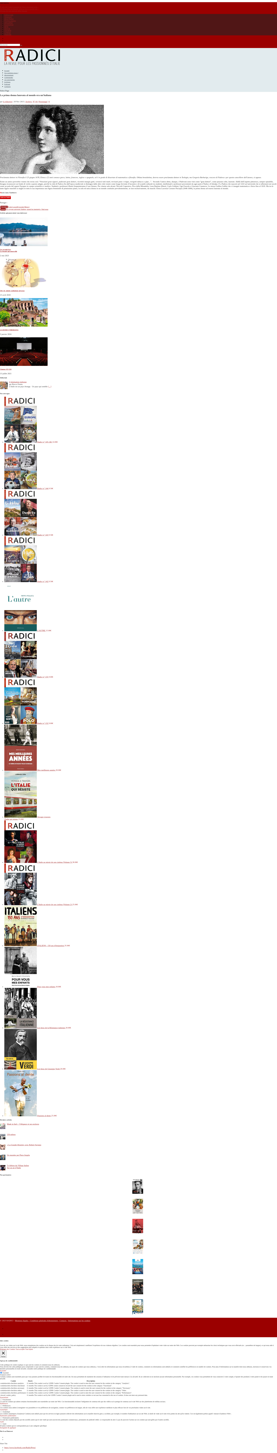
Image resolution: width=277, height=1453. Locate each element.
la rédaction (7, 102)
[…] (49, 386)
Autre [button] (2, 1422)
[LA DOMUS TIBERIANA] (24, 326)
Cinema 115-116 (5, 369)
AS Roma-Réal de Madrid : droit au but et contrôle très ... (19, 9)
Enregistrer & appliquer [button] (8, 1428)
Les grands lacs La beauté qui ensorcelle (8, 250)
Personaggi (43, 102)
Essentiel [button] (3, 1371)
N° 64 (35, 102)
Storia (7, 28)
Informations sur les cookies (79, 1321)
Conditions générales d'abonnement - (45, 1321)
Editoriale (8, 15)
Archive (28, 102)
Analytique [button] (4, 1410)
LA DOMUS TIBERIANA (9, 330)
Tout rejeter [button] (29, 1349)
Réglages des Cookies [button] (7, 1349)
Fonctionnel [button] (4, 1397)
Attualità (8, 22)
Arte (6, 26)
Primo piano (10, 20)
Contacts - (64, 1321)
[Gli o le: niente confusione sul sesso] (24, 287)
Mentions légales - (22, 1321)
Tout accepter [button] (20, 1349)
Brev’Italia (9, 19)
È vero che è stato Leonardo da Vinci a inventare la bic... (19, 7)
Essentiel (6, 1373)
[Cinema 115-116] (24, 365)
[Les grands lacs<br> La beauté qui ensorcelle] (24, 245)
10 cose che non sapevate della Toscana (13, 11)
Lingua (7, 32)
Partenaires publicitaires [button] (8, 1416)
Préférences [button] (4, 1403)
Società (7, 30)
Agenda (7, 34)
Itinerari (8, 17)
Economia (8, 24)
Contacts (7, 87)
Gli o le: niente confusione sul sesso (12, 291)
